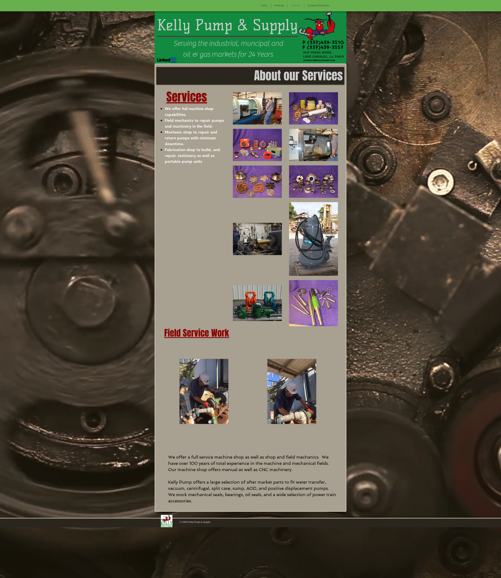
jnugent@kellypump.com (319, 60)
